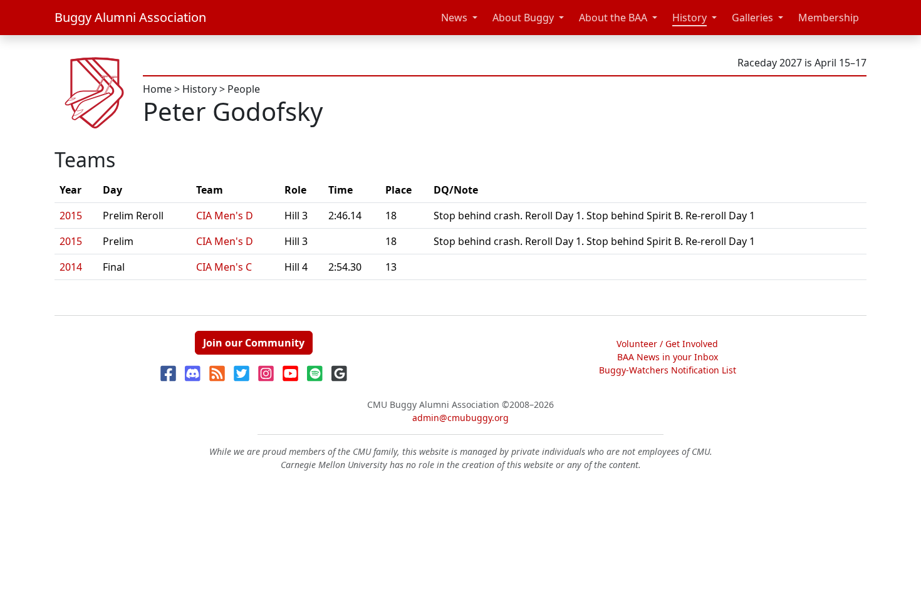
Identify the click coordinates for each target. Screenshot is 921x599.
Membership (828, 17)
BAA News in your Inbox (667, 357)
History (689, 17)
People (243, 89)
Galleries (752, 17)
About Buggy (523, 17)
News (454, 17)
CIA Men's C (224, 267)
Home (157, 89)
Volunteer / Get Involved (667, 344)
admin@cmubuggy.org (460, 418)
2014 (71, 267)
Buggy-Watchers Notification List (667, 370)
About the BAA (613, 17)
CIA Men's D (224, 215)
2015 (71, 215)
